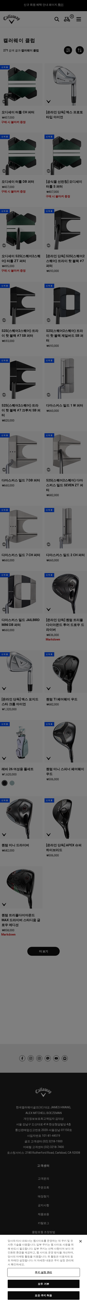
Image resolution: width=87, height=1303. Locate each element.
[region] (43, 1269)
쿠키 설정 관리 (43, 1272)
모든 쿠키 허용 (43, 1295)
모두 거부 (43, 1284)
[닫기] (80, 1241)
